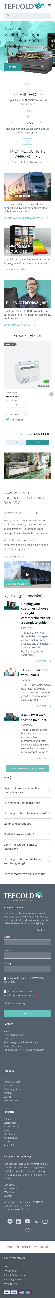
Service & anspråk (13, 1046)
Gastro (7, 1141)
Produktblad (44, 385)
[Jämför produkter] (16, 405)
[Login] (36, 6)
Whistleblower (11, 1283)
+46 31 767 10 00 (21, 1205)
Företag (8, 963)
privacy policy (18, 1003)
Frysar (7, 1130)
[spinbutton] (16, 442)
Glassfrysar (9, 1134)
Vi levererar (9, 1085)
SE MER (13, 67)
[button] (27, 790)
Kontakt (7, 1031)
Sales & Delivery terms (15, 1275)
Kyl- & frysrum (11, 1137)
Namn (7, 950)
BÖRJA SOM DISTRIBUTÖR (17, 324)
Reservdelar (10, 1145)
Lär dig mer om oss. (15, 556)
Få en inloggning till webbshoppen (21, 1042)
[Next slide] (51, 394)
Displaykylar (10, 1122)
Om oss (7, 1078)
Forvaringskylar (11, 1126)
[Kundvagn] (42, 6)
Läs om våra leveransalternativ (24, 217)
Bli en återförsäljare (14, 1034)
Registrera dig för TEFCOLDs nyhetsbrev (24, 1049)
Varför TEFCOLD (12, 1081)
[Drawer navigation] (49, 6)
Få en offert (9, 1038)
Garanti (7, 1096)
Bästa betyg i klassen (14, 1089)
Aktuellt (7, 1119)
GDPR (6, 1266)
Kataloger (8, 1092)
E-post (7, 936)
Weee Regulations (13, 1279)
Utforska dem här (15, 269)
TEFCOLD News (11, 1100)
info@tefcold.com (20, 1209)
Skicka (27, 1013)
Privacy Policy (10, 1270)
